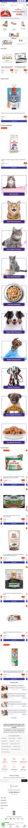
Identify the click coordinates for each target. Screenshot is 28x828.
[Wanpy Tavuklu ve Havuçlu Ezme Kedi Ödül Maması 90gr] (14, 96)
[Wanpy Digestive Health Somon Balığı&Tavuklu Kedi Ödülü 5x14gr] (14, 657)
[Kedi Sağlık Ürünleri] (14, 239)
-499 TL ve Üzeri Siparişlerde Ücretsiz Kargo (11, 18)
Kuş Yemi (18, 741)
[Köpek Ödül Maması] (14, 321)
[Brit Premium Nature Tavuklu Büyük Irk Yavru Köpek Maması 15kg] (14, 540)
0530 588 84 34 (14, 792)
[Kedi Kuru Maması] (14, 266)
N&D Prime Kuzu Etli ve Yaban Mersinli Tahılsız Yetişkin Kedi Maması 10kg (13, 516)
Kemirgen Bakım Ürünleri (15, 743)
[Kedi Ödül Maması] (14, 211)
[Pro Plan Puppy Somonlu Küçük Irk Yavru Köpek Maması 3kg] (14, 579)
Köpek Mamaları (4, 741)
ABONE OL (24, 780)
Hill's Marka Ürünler (5, 749)
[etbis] (14, 813)
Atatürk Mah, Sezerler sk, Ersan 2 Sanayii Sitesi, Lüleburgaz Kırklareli (13, 790)
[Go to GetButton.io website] (3, 826)
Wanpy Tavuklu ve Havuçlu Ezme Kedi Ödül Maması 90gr (13, 113)
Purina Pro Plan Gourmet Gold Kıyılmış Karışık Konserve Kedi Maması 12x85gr (12, 633)
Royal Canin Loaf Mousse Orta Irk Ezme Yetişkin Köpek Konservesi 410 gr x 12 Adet (13, 477)
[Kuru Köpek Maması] (14, 404)
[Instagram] (4, 798)
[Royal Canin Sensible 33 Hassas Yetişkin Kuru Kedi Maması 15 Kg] (14, 142)
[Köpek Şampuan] (14, 349)
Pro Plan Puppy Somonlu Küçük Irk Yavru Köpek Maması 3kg (13, 594)
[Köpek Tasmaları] (14, 377)
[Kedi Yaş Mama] (14, 294)
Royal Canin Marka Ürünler (6, 746)
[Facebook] (2, 798)
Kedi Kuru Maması (12, 738)
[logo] (14, 786)
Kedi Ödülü (19, 738)
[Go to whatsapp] (3, 824)
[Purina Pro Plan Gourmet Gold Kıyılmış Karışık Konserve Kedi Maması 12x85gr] (14, 618)
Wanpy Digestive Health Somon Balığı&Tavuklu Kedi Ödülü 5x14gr (13, 671)
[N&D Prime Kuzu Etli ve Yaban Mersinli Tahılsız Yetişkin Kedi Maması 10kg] (14, 501)
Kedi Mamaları (4, 738)
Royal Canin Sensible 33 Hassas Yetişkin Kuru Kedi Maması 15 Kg (13, 160)
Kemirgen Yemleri (4, 743)
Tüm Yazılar (14, 717)
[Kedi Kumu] (14, 184)
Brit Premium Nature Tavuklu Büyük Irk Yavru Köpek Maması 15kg (12, 555)
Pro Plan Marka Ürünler (5, 752)
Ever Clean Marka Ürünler (15, 749)
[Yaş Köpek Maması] (14, 432)
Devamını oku (24, 689)
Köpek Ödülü (11, 741)
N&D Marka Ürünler (16, 746)
